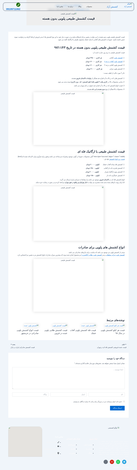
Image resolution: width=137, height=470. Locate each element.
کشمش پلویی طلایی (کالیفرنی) (91, 255)
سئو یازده (116, 467)
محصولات (89, 6)
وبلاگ (79, 6)
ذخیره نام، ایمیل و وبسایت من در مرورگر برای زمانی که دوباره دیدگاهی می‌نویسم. (97, 401)
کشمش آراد (112, 6)
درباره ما (70, 6)
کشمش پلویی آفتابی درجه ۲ (113, 61)
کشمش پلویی (118, 58)
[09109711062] (18, 5)
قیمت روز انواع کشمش (117, 159)
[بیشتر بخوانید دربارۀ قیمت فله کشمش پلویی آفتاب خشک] (89, 325)
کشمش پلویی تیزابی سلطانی (115, 255)
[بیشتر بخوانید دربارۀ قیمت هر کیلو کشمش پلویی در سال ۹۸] (115, 325)
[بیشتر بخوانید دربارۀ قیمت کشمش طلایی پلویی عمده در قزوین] (60, 325)
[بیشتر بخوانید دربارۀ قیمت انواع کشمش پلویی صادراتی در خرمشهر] (31, 325)
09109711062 (13, 9)
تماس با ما (60, 6)
